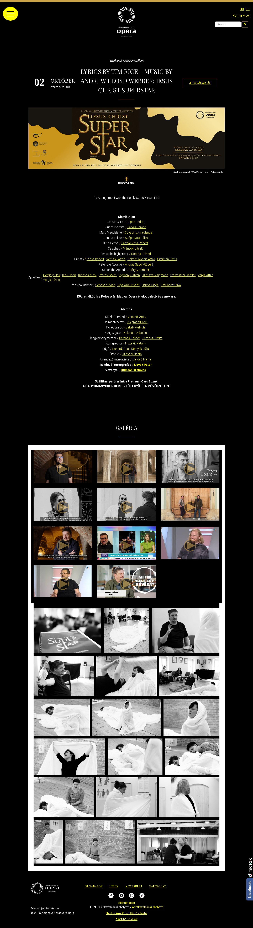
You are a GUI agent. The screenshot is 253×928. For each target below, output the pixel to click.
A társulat (133, 886)
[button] (67, 630)
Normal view (241, 15)
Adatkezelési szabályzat (147, 907)
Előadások (94, 886)
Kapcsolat (157, 886)
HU (242, 9)
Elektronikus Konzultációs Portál (126, 913)
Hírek (113, 886)
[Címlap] (126, 21)
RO (248, 9)
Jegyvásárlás (200, 83)
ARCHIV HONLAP (127, 919)
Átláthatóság (126, 902)
